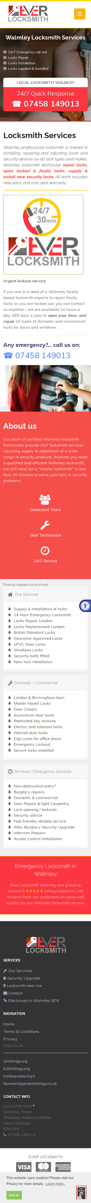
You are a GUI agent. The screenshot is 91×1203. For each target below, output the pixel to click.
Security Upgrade (23, 978)
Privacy (10, 1038)
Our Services (20, 970)
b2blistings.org (16, 1068)
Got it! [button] (14, 1195)
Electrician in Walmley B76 (33, 1000)
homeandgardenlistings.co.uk (30, 1083)
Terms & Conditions (21, 1031)
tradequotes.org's (19, 1076)
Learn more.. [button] (55, 1184)
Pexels (40, 118)
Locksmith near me (24, 985)
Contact (16, 993)
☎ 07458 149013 (46, 104)
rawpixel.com (25, 584)
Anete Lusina (22, 118)
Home (9, 1024)
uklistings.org (15, 1061)
